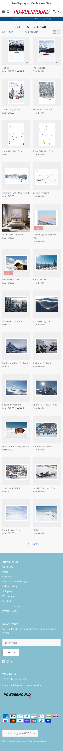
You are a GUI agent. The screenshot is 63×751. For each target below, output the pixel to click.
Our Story (7, 566)
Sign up (10, 652)
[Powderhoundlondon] (31, 11)
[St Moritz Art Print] (16, 471)
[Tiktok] (12, 661)
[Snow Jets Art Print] (16, 513)
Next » (35, 543)
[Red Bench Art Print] (47, 92)
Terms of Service (11, 606)
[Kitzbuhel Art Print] (47, 346)
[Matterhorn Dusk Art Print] (16, 346)
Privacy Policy (9, 610)
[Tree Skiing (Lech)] (16, 92)
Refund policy (9, 586)
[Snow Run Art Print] (16, 388)
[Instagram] (8, 661)
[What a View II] (47, 263)
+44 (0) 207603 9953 (17, 678)
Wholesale (8, 596)
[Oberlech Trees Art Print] (47, 388)
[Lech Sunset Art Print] (16, 218)
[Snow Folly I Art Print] (16, 134)
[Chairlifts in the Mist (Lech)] (16, 176)
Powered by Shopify (37, 741)
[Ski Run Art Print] (47, 176)
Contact (6, 576)
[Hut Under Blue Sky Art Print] (16, 429)
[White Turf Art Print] (47, 429)
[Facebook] (3, 661)
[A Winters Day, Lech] (47, 304)
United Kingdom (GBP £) (18, 733)
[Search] (9, 11)
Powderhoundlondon (18, 741)
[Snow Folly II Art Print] (47, 134)
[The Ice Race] (47, 51)
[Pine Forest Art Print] (16, 304)
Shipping (7, 591)
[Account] (53, 11)
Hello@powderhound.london (26, 685)
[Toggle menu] (3, 11)
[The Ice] (16, 51)
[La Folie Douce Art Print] (47, 471)
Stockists (7, 601)
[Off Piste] (47, 513)
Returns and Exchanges (15, 581)
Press (5, 571)
